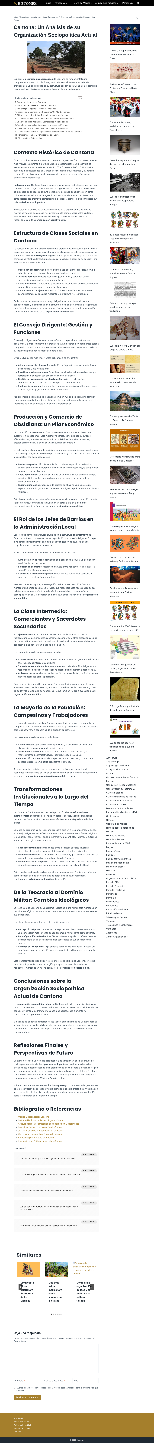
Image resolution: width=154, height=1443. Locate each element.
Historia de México (115, 835)
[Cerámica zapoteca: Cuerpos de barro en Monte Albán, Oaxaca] (125, 145)
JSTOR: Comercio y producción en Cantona (40, 1130)
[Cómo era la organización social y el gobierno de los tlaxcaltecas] (125, 647)
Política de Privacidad (22, 1425)
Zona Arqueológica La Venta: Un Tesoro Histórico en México (124, 420)
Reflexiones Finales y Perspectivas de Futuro (38, 135)
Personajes (127, 3)
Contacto (17, 1432)
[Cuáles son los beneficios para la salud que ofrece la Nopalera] (125, 363)
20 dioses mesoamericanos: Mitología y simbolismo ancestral (123, 238)
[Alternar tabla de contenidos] (79, 98)
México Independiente (117, 862)
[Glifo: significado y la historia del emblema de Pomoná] (125, 689)
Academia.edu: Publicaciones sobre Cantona (40, 1141)
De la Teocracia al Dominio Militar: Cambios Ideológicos (42, 128)
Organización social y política (121, 878)
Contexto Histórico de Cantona (31, 102)
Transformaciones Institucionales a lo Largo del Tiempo (42, 125)
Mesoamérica (113, 851)
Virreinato (111, 929)
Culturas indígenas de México (121, 796)
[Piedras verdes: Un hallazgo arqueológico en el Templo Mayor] (125, 475)
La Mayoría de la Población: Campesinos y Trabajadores (42, 122)
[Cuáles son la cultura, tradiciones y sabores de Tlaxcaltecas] (125, 107)
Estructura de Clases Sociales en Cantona (36, 105)
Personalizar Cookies (22, 1428)
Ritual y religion (114, 913)
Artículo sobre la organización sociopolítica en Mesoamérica (48, 1124)
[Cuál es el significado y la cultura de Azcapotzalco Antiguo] (125, 182)
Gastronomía (112, 816)
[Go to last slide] (20, 1287)
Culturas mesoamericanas (119, 800)
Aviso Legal (18, 1418)
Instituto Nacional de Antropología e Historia (40, 1120)
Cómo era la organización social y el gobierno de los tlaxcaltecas (122, 668)
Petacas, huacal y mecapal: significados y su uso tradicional (123, 307)
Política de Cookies (21, 1422)
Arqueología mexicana (117, 765)
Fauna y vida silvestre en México (122, 812)
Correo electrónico (54, 1380)
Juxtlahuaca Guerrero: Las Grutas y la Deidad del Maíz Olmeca (123, 88)
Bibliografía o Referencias (30, 138)
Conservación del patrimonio (121, 789)
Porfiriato (111, 898)
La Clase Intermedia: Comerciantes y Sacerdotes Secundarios (45, 118)
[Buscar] (136, 18)
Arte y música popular (117, 769)
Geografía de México (116, 824)
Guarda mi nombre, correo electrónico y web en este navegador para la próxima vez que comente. (57, 1389)
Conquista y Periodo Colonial (121, 785)
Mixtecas (110, 870)
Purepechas (112, 905)
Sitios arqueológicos (116, 917)
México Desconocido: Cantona (33, 1117)
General (110, 820)
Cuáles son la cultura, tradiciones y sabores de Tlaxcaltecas (121, 126)
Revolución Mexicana (117, 909)
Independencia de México (119, 843)
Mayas (109, 847)
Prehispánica (112, 901)
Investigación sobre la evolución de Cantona (40, 1127)
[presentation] (28, 1269)
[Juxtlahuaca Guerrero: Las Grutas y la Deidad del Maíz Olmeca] (125, 71)
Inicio (48, 3)
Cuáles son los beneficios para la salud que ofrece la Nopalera (122, 382)
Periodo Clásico (114, 882)
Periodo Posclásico (115, 886)
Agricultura (111, 758)
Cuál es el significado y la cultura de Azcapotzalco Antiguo (122, 200)
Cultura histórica (114, 792)
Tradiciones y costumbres (119, 925)
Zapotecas (111, 932)
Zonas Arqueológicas (117, 936)
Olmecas (110, 874)
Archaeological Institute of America (36, 1137)
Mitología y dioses (115, 866)
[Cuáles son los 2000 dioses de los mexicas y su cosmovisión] (125, 611)
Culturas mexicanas (116, 804)
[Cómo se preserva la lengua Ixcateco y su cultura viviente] (125, 511)
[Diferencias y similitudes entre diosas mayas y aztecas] (125, 440)
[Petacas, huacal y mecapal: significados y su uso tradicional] (125, 290)
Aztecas (110, 773)
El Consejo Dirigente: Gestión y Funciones (36, 108)
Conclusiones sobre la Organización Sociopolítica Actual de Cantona (50, 131)
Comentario (20, 1341)
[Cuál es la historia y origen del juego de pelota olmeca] (125, 328)
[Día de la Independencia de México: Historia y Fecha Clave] (125, 34)
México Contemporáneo (118, 859)
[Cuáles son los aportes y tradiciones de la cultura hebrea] (125, 726)
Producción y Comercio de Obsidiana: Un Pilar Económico (44, 112)
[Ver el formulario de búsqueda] (138, 3)
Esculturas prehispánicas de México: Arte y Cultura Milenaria (123, 592)
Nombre (20, 1380)
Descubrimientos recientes (119, 808)
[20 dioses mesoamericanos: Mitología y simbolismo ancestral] (125, 219)
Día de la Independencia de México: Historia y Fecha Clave (123, 54)
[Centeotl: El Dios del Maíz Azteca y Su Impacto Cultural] (125, 543)
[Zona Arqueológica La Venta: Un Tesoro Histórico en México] (125, 401)
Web (76, 1380)
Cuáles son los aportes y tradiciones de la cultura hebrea (121, 747)
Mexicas (110, 855)
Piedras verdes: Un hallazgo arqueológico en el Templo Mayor (123, 493)
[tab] (51, 1314)
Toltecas (110, 921)
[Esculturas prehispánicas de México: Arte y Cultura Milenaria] (125, 574)
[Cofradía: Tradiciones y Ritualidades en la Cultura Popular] (125, 255)
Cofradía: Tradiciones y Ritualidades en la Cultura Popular (122, 273)
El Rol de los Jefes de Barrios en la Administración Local (43, 115)
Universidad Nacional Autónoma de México (40, 1134)
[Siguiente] (92, 1287)
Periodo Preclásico (115, 890)
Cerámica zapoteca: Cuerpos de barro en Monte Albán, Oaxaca (124, 164)
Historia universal (115, 839)
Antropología (112, 761)
